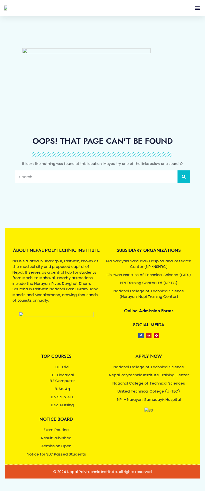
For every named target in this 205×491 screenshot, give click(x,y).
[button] (197, 8)
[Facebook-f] (141, 335)
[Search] (184, 176)
